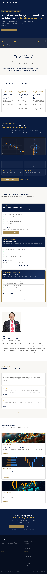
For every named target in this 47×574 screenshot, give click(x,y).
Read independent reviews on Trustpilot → (23, 412)
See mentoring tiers (31, 526)
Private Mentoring (28, 556)
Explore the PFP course (9, 30)
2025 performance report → (18, 354)
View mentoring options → (23, 299)
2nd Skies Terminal (28, 541)
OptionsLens (26, 545)
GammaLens (26, 543)
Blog (2, 556)
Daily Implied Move (28, 548)
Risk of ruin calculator (5, 561)
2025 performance (28, 561)
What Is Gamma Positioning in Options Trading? (14, 471)
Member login (27, 563)
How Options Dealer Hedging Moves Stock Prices (14, 447)
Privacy (34, 571)
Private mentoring (24, 30)
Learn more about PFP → (11, 232)
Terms (38, 571)
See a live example (24, 179)
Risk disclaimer (43, 571)
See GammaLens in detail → (10, 179)
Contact (26, 565)
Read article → (6, 453)
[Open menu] (44, 2)
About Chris (26, 554)
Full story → (6, 354)
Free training (3, 558)
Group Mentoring (27, 558)
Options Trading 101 (7, 495)
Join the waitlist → (23, 265)
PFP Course (3, 554)
